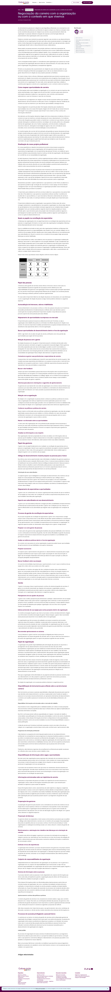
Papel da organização (80, 52)
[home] (24, 2)
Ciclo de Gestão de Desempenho (82, 976)
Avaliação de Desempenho (24, 978)
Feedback (20, 980)
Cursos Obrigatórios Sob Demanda (63, 978)
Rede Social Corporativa (42, 982)
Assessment (20, 977)
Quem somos (42, 2)
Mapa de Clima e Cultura (23, 976)
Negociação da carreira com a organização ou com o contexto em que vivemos (53, 9)
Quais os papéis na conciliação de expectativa (83, 46)
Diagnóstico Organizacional (81, 974)
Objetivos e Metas (22, 974)
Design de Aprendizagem (80, 977)
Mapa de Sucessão (22, 982)
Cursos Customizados (61, 980)
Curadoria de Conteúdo (61, 976)
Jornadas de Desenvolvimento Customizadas (43, 979)
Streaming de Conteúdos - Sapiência (45, 981)
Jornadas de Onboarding (61, 977)
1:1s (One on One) (40, 974)
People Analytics (21, 983)
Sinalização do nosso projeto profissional (82, 43)
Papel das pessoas (80, 48)
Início (19, 9)
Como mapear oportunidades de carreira (83, 40)
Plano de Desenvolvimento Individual (45, 976)
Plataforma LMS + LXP (41, 977)
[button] (35, 3)
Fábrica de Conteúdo (60, 974)
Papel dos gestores (80, 50)
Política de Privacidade (40, 988)
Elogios (19, 981)
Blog (23, 9)
